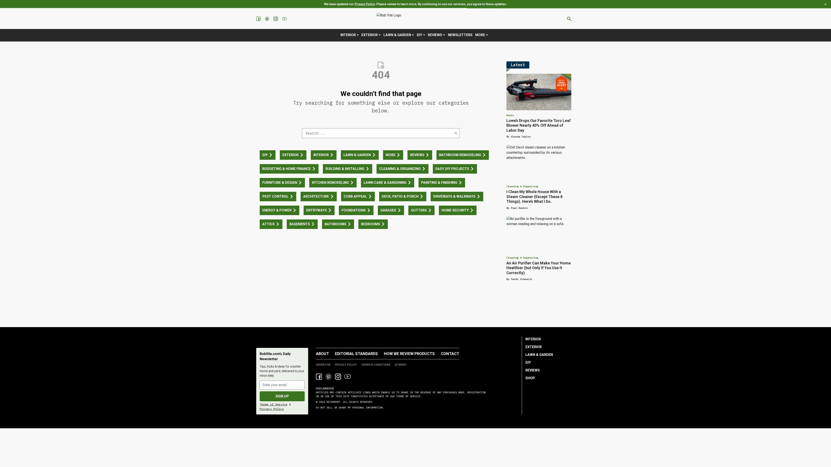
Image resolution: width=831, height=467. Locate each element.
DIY (419, 35)
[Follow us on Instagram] (276, 19)
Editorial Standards (356, 353)
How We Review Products (409, 353)
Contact (450, 353)
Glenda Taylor (521, 136)
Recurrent (332, 401)
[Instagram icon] (338, 377)
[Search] (456, 133)
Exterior (369, 35)
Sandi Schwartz (521, 279)
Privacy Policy (365, 4)
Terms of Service (273, 404)
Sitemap (400, 364)
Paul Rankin (519, 208)
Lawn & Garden (397, 35)
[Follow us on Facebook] (258, 19)
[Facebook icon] (319, 377)
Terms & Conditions (375, 364)
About (322, 353)
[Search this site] (569, 19)
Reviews (435, 35)
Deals (510, 115)
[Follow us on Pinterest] (267, 19)
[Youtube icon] (348, 377)
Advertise (323, 364)
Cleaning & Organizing (522, 186)
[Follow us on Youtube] (284, 19)
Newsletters (460, 35)
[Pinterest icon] (328, 377)
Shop (530, 378)
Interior (348, 35)
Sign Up (282, 396)
